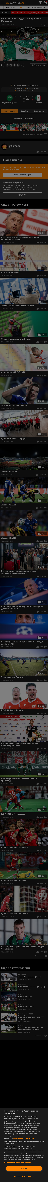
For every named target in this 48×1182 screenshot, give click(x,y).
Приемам (24, 1169)
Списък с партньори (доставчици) (17, 1162)
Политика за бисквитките (23, 1138)
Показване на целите (24, 1176)
